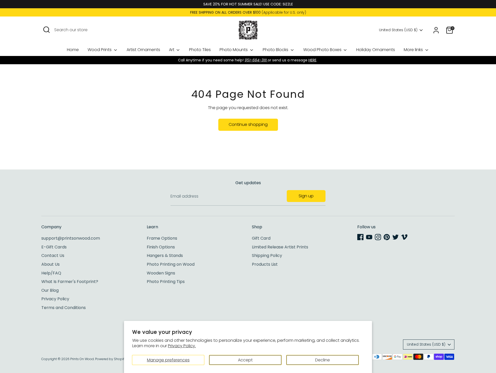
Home (73, 50)
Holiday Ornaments (375, 50)
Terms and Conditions (63, 308)
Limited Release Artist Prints (280, 247)
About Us (50, 264)
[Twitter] (395, 237)
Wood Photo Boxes (323, 50)
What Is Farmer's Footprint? (69, 282)
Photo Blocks (276, 50)
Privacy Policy (55, 299)
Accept (245, 360)
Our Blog (50, 290)
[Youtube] (369, 237)
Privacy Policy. (182, 346)
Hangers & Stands (165, 255)
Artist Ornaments (143, 50)
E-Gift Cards (54, 247)
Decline (322, 360)
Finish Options (161, 247)
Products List (265, 264)
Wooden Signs (161, 273)
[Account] (436, 30)
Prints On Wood (82, 359)
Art (172, 50)
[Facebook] (360, 237)
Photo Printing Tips (166, 282)
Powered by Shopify (110, 359)
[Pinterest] (387, 237)
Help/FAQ (51, 273)
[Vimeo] (404, 237)
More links (414, 50)
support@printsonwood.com (70, 238)
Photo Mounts (234, 50)
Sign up (306, 196)
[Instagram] (378, 237)
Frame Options (162, 238)
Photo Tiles (200, 50)
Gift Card (261, 238)
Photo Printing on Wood (171, 264)
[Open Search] (46, 30)
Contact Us (52, 255)
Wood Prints (100, 50)
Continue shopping (248, 124)
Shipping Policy (267, 255)
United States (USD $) (398, 30)
